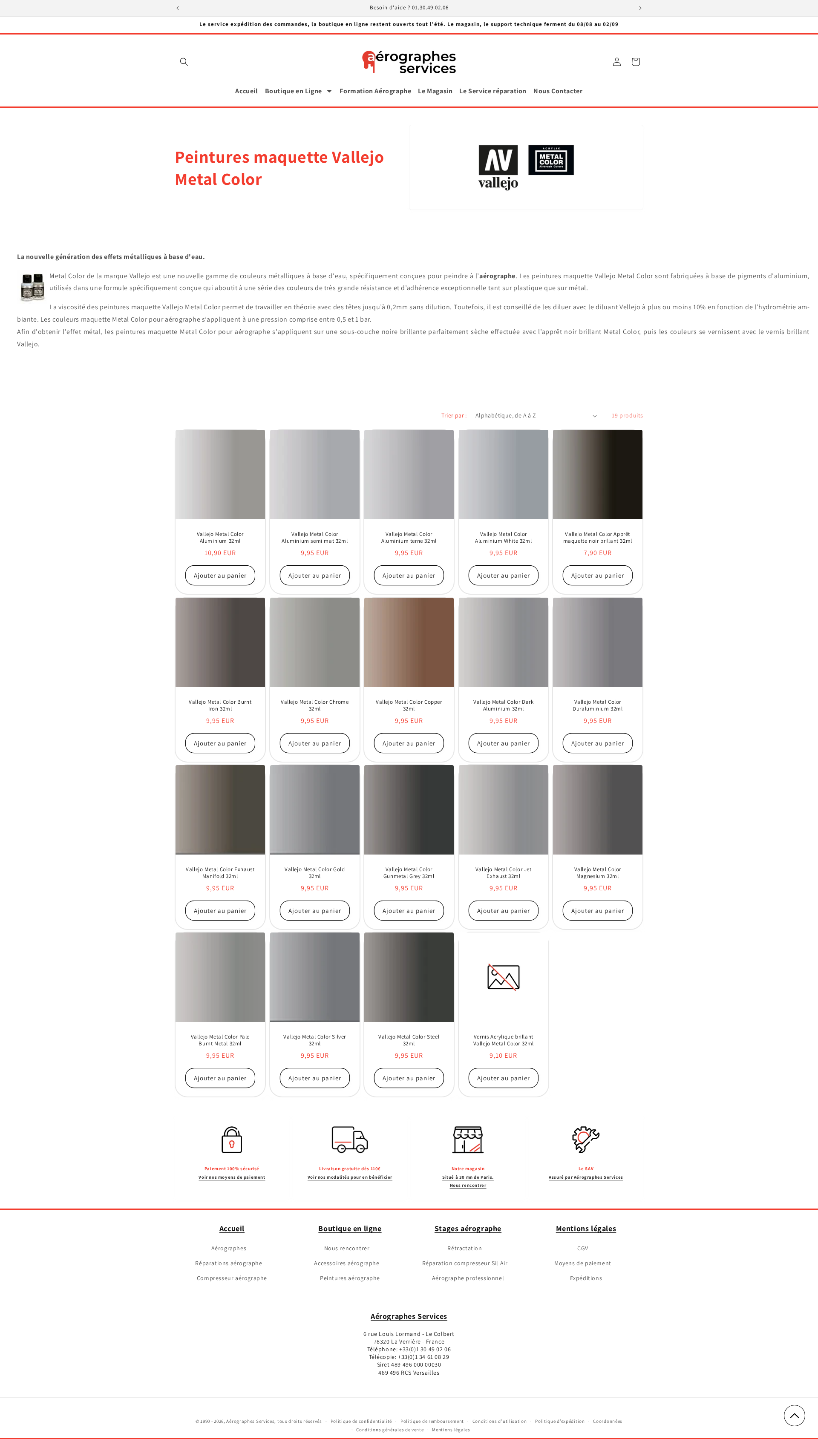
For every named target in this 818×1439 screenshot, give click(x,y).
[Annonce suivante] (640, 8)
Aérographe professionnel (468, 1278)
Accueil (232, 1228)
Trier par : (454, 415)
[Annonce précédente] (177, 8)
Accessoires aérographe (346, 1262)
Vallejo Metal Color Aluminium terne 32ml (409, 538)
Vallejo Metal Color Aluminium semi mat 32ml (315, 538)
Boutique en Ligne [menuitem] (293, 90)
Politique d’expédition (560, 1421)
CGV (582, 1248)
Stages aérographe (468, 1228)
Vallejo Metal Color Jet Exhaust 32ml (503, 873)
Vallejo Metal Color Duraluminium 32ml (598, 705)
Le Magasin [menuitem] (435, 90)
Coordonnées (607, 1421)
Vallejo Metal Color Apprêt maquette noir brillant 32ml (597, 538)
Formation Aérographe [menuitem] (375, 90)
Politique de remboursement (432, 1421)
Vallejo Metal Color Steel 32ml (408, 1040)
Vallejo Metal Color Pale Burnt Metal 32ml (220, 1040)
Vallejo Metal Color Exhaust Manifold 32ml (220, 873)
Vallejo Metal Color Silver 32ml (314, 1040)
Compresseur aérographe (232, 1278)
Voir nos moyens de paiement (232, 1177)
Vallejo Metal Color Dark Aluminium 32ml (503, 705)
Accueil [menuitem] (246, 90)
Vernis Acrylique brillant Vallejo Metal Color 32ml (503, 1040)
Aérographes (229, 1248)
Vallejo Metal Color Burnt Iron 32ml (220, 705)
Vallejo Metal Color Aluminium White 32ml (503, 538)
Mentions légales (586, 1228)
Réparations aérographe (228, 1262)
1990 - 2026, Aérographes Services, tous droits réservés (260, 1421)
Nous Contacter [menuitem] (557, 90)
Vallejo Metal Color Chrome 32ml (315, 705)
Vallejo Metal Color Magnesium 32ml (597, 873)
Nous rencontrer (347, 1248)
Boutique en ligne (349, 1228)
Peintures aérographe (350, 1278)
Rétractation (464, 1248)
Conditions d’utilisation (499, 1421)
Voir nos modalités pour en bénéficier (350, 1177)
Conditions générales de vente (389, 1430)
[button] (184, 61)
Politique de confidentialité (361, 1421)
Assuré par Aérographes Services (586, 1177)
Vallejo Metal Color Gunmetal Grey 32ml (409, 873)
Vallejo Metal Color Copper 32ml (409, 705)
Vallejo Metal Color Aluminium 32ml (220, 538)
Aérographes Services (409, 1316)
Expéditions (586, 1278)
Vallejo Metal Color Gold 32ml (315, 873)
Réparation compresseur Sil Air (465, 1262)
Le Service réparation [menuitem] (493, 90)
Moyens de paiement (582, 1262)
